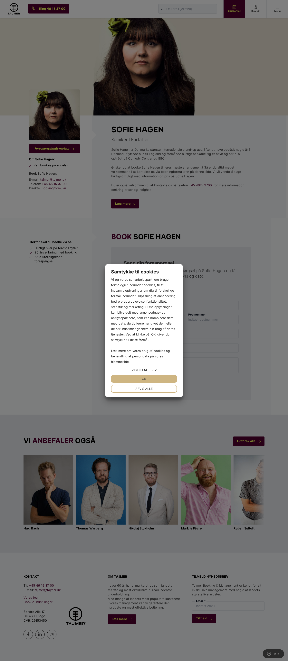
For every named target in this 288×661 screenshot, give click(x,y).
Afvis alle (144, 389)
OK (144, 379)
